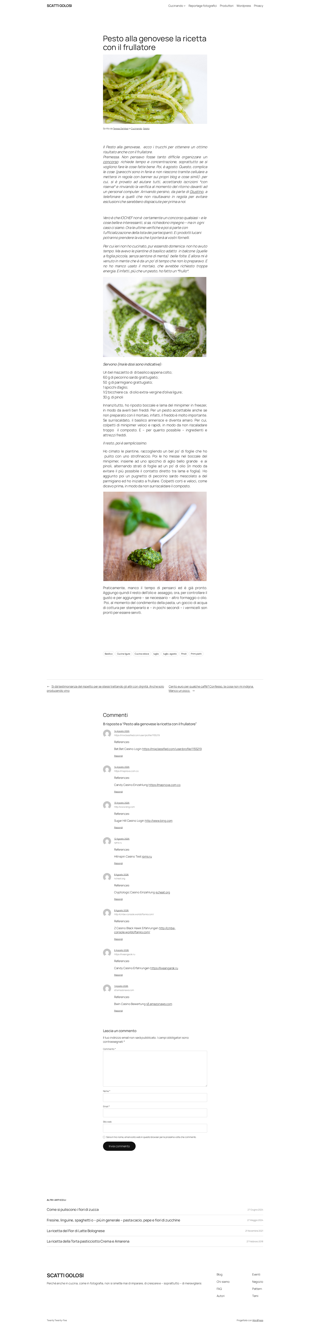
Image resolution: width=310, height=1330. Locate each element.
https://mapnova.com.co (126, 771)
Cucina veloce (142, 653)
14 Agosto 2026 (122, 731)
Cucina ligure (123, 653)
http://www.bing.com (124, 806)
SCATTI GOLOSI (59, 5)
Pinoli (183, 653)
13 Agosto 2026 (122, 802)
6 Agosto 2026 (121, 950)
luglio (156, 653)
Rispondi (118, 755)
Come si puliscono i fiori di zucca (73, 1210)
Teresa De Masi (120, 128)
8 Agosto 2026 (121, 874)
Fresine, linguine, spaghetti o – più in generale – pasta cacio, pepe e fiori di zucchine (113, 1220)
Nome (106, 1091)
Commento (109, 1048)
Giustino (196, 191)
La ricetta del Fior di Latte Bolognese (76, 1231)
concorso (110, 161)
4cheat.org (119, 878)
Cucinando (136, 128)
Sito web (107, 1121)
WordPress (257, 1320)
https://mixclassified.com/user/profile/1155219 (137, 735)
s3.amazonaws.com (124, 990)
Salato (146, 128)
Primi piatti (196, 653)
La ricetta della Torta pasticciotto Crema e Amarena (88, 1241)
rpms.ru (118, 842)
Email (106, 1106)
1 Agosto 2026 (121, 986)
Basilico (109, 653)
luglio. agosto (170, 653)
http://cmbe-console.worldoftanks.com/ (134, 914)
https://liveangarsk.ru (124, 954)
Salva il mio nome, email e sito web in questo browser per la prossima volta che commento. (151, 1137)
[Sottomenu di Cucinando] (185, 6)
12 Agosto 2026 (122, 838)
